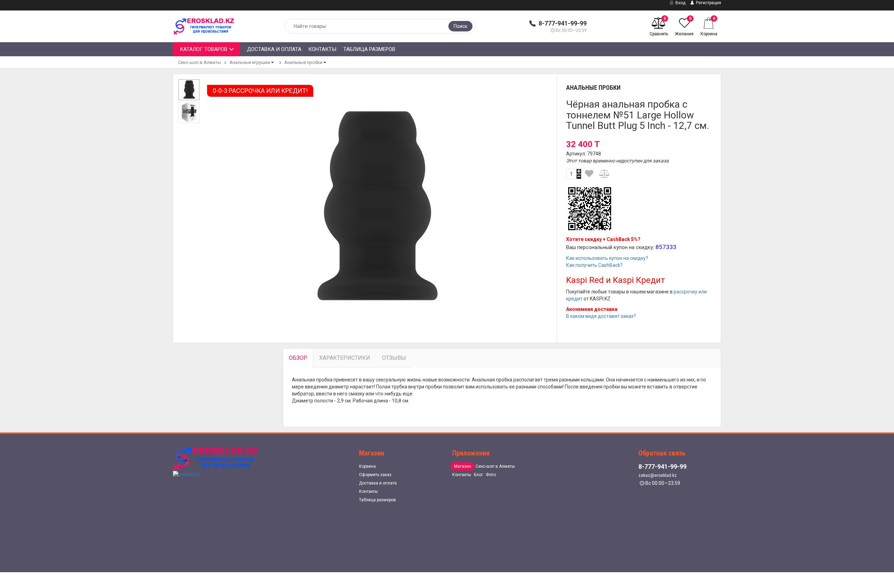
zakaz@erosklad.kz (657, 475)
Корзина (367, 466)
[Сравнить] (604, 174)
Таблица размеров (369, 49)
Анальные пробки (303, 62)
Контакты (322, 49)
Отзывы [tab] (394, 358)
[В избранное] (589, 174)
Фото (491, 474)
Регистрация (708, 2)
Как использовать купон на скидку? (607, 258)
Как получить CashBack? (594, 265)
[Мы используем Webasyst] (186, 474)
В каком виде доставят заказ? (601, 316)
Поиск (460, 26)
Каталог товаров (203, 49)
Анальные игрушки (249, 62)
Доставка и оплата (274, 49)
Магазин (462, 466)
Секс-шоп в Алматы (199, 62)
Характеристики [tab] (344, 358)
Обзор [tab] (298, 358)
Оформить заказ (375, 474)
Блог (478, 474)
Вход (680, 2)
